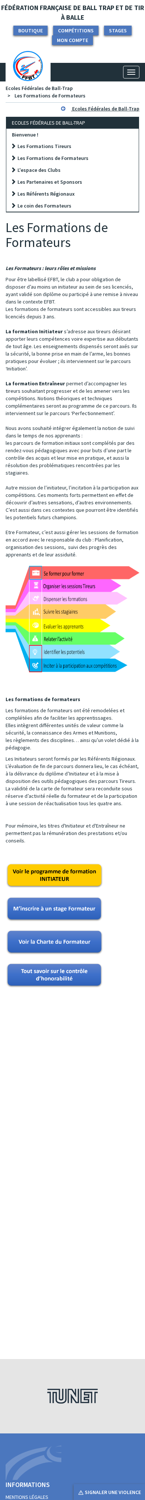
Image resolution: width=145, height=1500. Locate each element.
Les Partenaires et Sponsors (49, 182)
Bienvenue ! (25, 134)
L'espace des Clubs (39, 170)
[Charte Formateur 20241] (54, 941)
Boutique (30, 30)
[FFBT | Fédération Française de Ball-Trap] (28, 72)
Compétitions (76, 30)
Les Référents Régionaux (46, 193)
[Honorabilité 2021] (54, 975)
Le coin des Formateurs (44, 205)
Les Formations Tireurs (44, 146)
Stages (118, 30)
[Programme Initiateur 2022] (54, 875)
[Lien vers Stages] (54, 908)
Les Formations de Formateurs (50, 95)
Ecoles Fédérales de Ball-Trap (39, 88)
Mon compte (72, 40)
